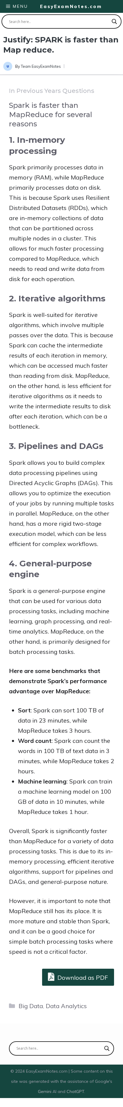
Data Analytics (66, 1006)
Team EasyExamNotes (41, 66)
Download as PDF (82, 977)
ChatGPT (75, 1091)
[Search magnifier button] (114, 21)
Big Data (31, 1006)
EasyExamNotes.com (71, 6)
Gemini (45, 1091)
